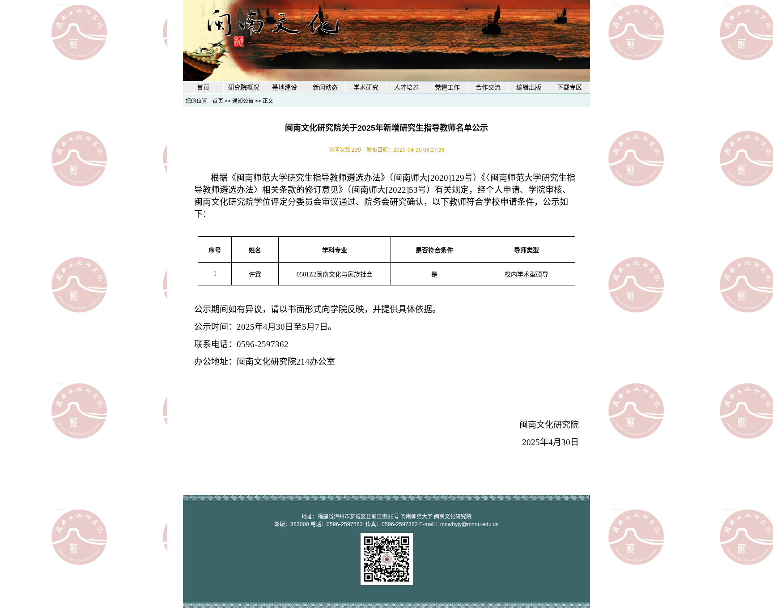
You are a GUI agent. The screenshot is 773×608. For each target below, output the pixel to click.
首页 (203, 87)
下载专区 (569, 87)
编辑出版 (528, 87)
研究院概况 (243, 87)
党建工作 (447, 87)
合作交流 (488, 87)
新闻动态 (325, 87)
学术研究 (365, 87)
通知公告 (243, 101)
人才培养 (406, 87)
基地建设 (284, 87)
